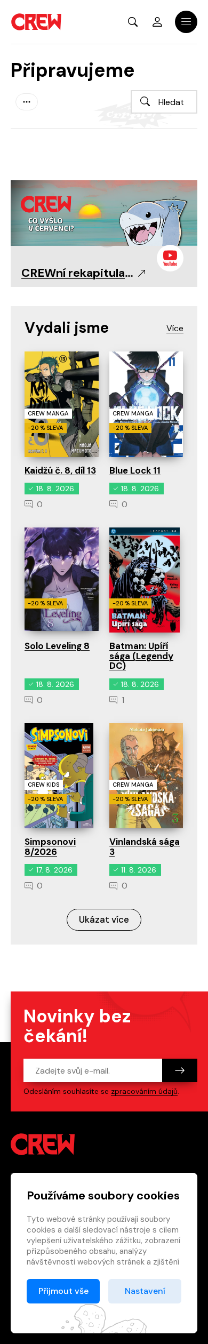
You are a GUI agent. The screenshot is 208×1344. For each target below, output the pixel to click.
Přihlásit (157, 22)
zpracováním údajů (144, 1091)
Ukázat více (104, 919)
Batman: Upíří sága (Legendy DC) (141, 655)
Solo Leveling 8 (57, 646)
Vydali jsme (67, 328)
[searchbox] (164, 102)
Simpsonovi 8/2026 (50, 847)
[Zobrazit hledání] (133, 22)
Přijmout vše (63, 1291)
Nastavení (145, 1291)
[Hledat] (145, 101)
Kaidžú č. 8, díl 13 (60, 470)
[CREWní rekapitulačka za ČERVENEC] (104, 212)
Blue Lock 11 (135, 470)
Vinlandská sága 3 (144, 847)
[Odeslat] (179, 1070)
